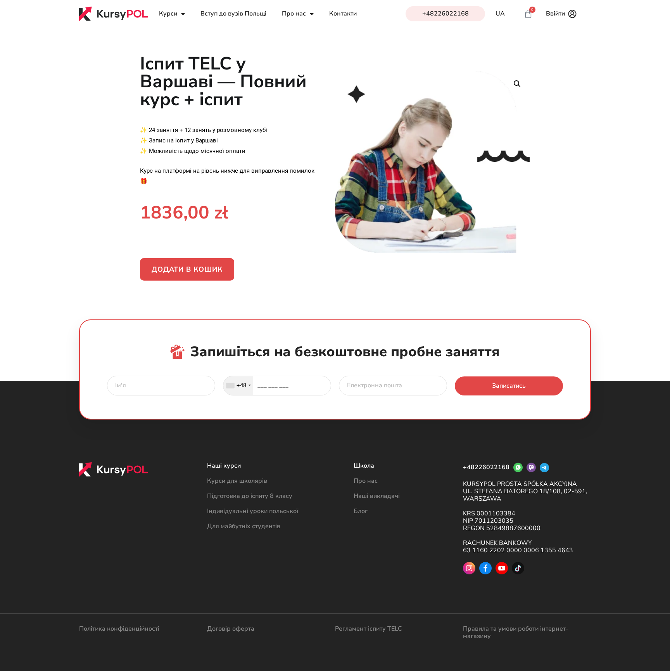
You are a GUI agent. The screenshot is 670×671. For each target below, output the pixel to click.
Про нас (366, 481)
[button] (517, 84)
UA (500, 14)
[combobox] (238, 385)
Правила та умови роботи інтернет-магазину (515, 632)
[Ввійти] (572, 14)
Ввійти (555, 13)
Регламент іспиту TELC (368, 628)
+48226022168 (445, 13)
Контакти (343, 13)
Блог (361, 511)
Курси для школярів (237, 481)
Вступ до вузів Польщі (233, 13)
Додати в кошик (187, 269)
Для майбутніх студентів (243, 526)
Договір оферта (230, 628)
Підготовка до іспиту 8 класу (249, 496)
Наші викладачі (377, 496)
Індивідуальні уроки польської (252, 511)
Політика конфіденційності (119, 628)
